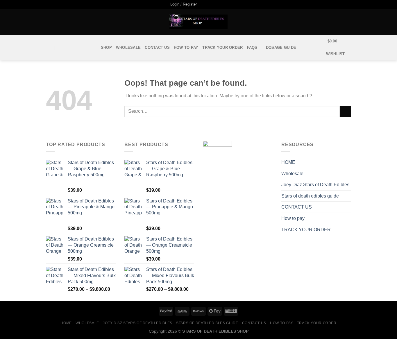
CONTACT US (157, 47)
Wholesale (128, 47)
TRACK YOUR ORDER (222, 47)
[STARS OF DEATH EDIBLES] (198, 22)
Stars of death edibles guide (310, 195)
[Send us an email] (224, 4)
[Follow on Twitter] (218, 4)
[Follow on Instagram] (213, 4)
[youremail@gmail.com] (49, 48)
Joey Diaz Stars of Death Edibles (315, 184)
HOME (288, 162)
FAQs (252, 47)
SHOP (106, 47)
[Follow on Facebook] (207, 4)
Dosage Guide (281, 47)
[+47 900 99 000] (73, 48)
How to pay (186, 47)
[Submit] (345, 111)
